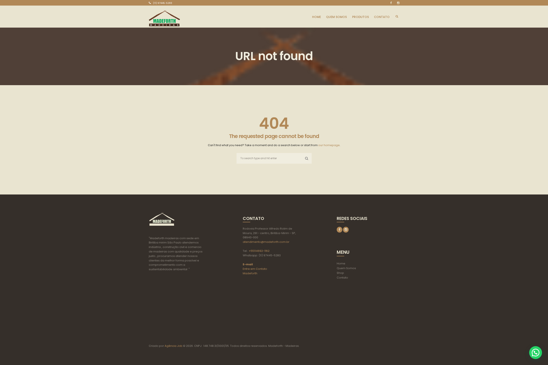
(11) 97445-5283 (162, 3)
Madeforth (250, 273)
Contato (342, 278)
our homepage (329, 145)
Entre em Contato (255, 269)
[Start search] (305, 158)
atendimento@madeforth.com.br (266, 242)
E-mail (248, 264)
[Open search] (396, 16)
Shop (340, 273)
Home (341, 263)
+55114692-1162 (259, 251)
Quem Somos (346, 268)
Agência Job (173, 346)
